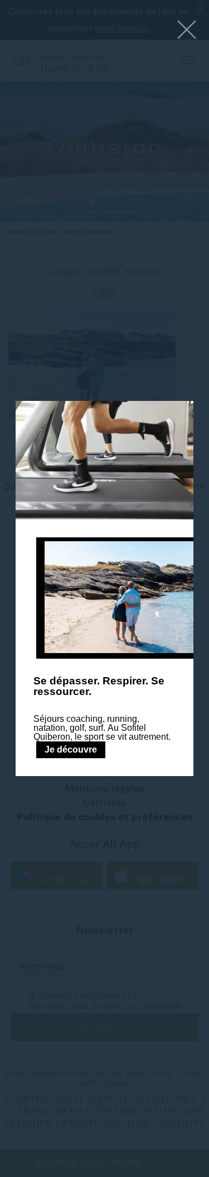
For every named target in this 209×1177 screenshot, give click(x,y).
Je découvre (71, 749)
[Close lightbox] (186, 30)
